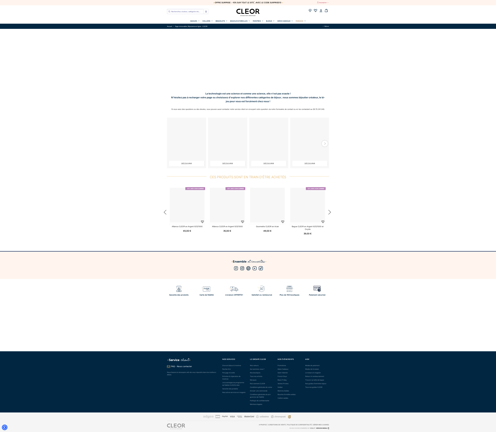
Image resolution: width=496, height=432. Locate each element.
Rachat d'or (226, 369)
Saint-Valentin (283, 373)
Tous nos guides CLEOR (313, 387)
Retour (326, 26)
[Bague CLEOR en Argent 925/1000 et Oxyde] (307, 205)
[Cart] (326, 11)
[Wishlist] (315, 11)
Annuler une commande (258, 391)
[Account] (321, 11)
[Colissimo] (262, 418)
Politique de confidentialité (259, 401)
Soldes (280, 387)
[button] (5, 427)
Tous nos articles (256, 376)
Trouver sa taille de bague (314, 380)
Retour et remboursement (314, 376)
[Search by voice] (205, 11)
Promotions (282, 365)
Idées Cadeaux (283, 369)
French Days (282, 376)
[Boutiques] (310, 11)
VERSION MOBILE (321, 428)
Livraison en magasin (313, 373)
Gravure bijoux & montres (231, 365)
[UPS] (289, 417)
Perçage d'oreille (228, 373)
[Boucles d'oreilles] (186, 143)
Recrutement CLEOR (257, 384)
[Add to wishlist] (202, 221)
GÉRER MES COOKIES (321, 425)
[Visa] (232, 417)
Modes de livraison (312, 369)
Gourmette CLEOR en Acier (267, 226)
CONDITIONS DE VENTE (277, 425)
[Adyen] (208, 418)
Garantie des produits (230, 389)
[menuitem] (195, 21)
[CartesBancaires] (217, 418)
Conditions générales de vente (261, 387)
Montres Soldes (283, 391)
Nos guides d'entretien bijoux (315, 384)
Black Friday (282, 380)
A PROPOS (263, 425)
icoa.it (312, 428)
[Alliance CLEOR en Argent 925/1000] (187, 205)
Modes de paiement (312, 365)
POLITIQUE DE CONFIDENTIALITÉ (299, 425)
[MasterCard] (249, 417)
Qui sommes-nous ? (257, 369)
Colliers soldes (283, 398)
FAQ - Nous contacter (181, 366)
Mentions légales (256, 404)
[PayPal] (225, 417)
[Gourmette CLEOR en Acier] (267, 205)
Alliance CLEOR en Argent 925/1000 (187, 226)
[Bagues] (268, 143)
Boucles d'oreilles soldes (287, 394)
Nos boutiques (255, 373)
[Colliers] (309, 143)
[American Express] (239, 417)
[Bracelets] (227, 143)
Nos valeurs (254, 365)
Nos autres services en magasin (234, 392)
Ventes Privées (283, 384)
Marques (253, 380)
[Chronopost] (278, 418)
